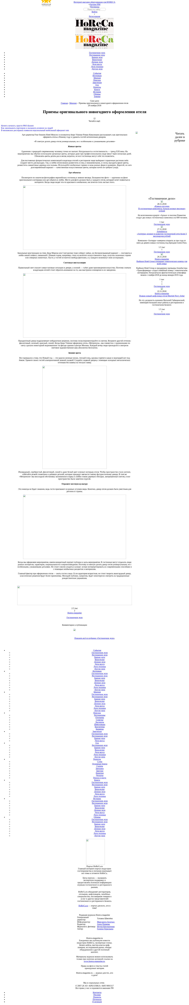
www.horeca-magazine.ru (94, 961)
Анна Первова (103, 924)
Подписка (95, 7)
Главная (64, 103)
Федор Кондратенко (106, 926)
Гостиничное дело (75, 617)
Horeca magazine (75, 613)
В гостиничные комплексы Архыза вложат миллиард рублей (161, 209)
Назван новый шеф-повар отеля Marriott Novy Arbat (161, 296)
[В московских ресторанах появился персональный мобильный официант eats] (94, 128)
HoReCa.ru (83, 906)
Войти (94, 12)
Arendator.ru (162, 231)
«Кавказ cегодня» (162, 206)
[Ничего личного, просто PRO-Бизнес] (94, 123)
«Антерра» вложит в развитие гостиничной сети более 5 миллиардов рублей (162, 235)
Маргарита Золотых (106, 922)
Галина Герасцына (105, 929)
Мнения (72, 103)
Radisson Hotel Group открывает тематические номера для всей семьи (162, 262)
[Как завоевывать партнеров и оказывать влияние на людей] (94, 126)
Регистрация (94, 16)
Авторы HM (94, 4)
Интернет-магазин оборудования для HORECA (94, 2)
